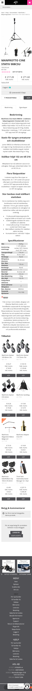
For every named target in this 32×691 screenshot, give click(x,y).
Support (16, 621)
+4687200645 (19, 670)
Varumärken (13, 12)
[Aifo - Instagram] (3, 687)
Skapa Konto (16, 629)
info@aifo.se (19, 667)
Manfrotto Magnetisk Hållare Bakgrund (8, 437)
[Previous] (2, 567)
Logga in (16, 532)
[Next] (30, 52)
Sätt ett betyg (17, 72)
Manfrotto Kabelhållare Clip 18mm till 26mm (7, 479)
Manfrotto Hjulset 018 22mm (8, 396)
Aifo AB (16, 664)
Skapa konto (16, 536)
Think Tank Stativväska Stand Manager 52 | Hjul (22, 479)
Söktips (16, 602)
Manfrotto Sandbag (23, 395)
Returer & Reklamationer (16, 624)
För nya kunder (16, 597)
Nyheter (16, 584)
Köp (8, 375)
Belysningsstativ (6, 14)
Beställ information (16, 616)
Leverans (16, 608)
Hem (16, 582)
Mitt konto (16, 605)
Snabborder (16, 587)
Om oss (16, 590)
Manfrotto (21, 12)
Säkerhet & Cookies (16, 613)
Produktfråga (11, 98)
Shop (7, 12)
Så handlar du (16, 599)
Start (2, 12)
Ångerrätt (16, 627)
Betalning (16, 610)
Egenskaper (23, 107)
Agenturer (16, 618)
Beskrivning (8, 107)
